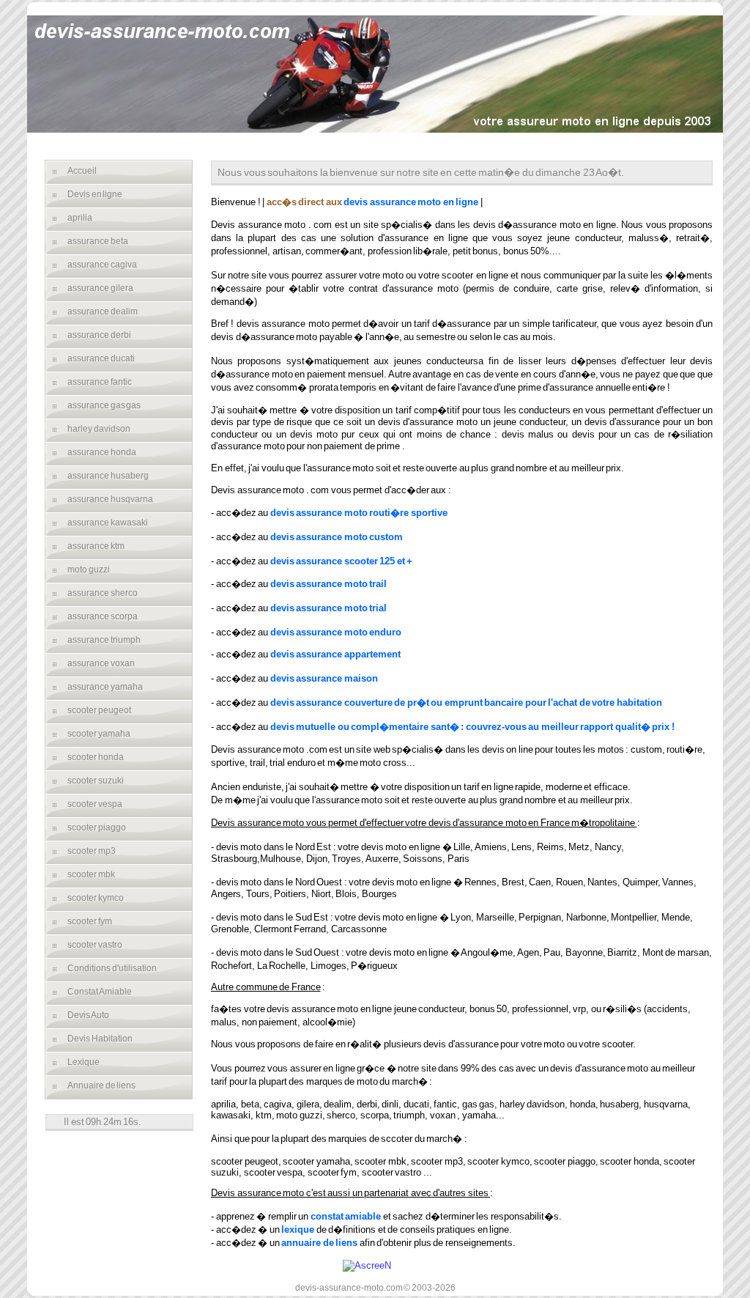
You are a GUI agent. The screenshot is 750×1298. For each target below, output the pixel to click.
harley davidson (98, 428)
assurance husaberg (108, 475)
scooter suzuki (95, 780)
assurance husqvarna (110, 499)
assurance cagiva (102, 264)
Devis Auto (88, 1015)
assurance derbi (99, 335)
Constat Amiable (99, 991)
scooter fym (89, 921)
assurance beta (97, 241)
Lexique (83, 1062)
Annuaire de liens (101, 1085)
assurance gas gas (104, 405)
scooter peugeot (99, 710)
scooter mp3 (91, 851)
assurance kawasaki (107, 522)
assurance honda (101, 452)
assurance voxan (101, 663)
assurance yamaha (105, 686)
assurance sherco (102, 593)
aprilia (79, 217)
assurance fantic (99, 381)
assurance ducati (101, 358)
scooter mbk (91, 874)
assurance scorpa (102, 616)
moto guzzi (88, 569)
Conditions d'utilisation (112, 968)
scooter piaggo (96, 827)
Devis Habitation (100, 1038)
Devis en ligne (94, 194)
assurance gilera (100, 288)
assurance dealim (102, 311)
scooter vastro (94, 944)
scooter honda (95, 757)
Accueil (82, 170)
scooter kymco (95, 897)
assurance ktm (96, 546)
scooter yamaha (98, 733)
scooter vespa (94, 804)
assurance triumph (104, 639)
